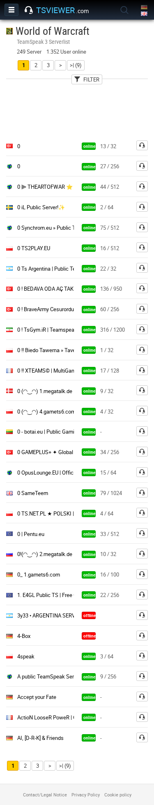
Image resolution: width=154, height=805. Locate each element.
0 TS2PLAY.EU (33, 248)
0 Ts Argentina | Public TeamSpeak (57, 268)
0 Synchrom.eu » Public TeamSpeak (58, 227)
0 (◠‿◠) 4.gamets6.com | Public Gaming (65, 411)
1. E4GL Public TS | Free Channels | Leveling (67, 595)
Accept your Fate (36, 697)
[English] (145, 14)
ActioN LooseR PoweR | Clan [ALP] (57, 717)
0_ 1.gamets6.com (38, 574)
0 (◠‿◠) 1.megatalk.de (44, 391)
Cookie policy (117, 794)
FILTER (91, 79)
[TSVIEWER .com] (29, 10)
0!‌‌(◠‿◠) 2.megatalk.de (44, 554)
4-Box (23, 636)
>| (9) (76, 65)
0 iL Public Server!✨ (41, 207)
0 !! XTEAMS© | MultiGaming (50, 370)
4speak (25, 656)
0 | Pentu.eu (30, 534)
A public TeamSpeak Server (49, 676)
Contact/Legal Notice (45, 794)
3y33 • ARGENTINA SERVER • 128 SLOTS (64, 615)
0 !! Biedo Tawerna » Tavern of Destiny (61, 350)
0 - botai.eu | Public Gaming (48, 431)
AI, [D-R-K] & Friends (40, 738)
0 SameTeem (32, 493)
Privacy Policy (85, 794)
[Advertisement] (77, 110)
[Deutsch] (145, 7)
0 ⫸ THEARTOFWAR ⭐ (45, 186)
